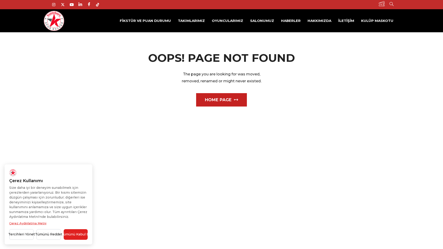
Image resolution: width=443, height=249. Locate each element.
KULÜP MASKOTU (377, 20)
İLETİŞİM (346, 20)
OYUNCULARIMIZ (227, 20)
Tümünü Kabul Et (76, 234)
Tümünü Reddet (48, 234)
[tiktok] (99, 4)
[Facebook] (90, 4)
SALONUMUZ (262, 20)
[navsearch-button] (391, 4)
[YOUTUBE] (73, 4)
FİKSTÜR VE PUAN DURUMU (145, 20)
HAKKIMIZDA (319, 20)
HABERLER (291, 20)
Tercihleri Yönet (21, 234)
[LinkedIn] (81, 4)
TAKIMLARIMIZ (191, 20)
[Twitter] (64, 4)
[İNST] (55, 4)
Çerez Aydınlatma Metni (27, 223)
